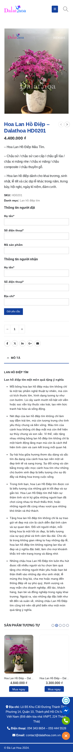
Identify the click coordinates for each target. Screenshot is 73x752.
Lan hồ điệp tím (30, 200)
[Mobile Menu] (55, 9)
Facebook (7, 343)
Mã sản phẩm (13, 244)
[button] (53, 625)
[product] (18, 654)
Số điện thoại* (14, 230)
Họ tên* (9, 216)
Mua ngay (18, 689)
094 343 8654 (36, 728)
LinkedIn (22, 343)
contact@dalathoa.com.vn (43, 735)
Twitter (15, 343)
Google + (30, 343)
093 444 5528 (57, 728)
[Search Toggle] (66, 9)
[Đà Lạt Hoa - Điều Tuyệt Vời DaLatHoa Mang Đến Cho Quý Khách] (15, 9)
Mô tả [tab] (15, 357)
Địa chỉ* (9, 296)
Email (37, 343)
